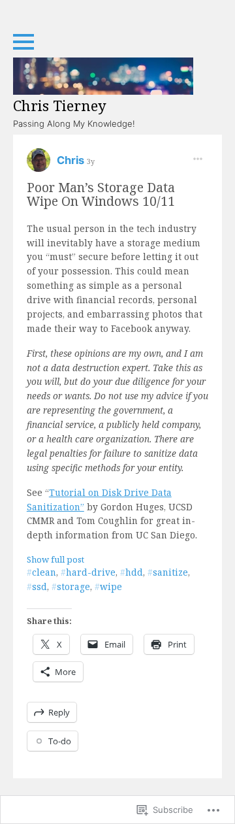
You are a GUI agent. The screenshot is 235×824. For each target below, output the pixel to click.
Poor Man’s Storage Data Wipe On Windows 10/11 (101, 194)
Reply (59, 712)
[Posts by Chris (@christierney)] (38, 164)
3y (91, 161)
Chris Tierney (59, 105)
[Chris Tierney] (103, 76)
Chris (72, 160)
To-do (59, 741)
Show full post (55, 559)
